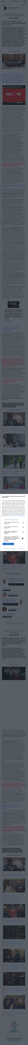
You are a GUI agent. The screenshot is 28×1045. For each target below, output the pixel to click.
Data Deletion (6, 548)
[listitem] (14, 519)
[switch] (23, 522)
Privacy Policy (21, 548)
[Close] (25, 496)
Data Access (14, 548)
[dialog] (14, 522)
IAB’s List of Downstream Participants (15, 515)
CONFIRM (8, 543)
